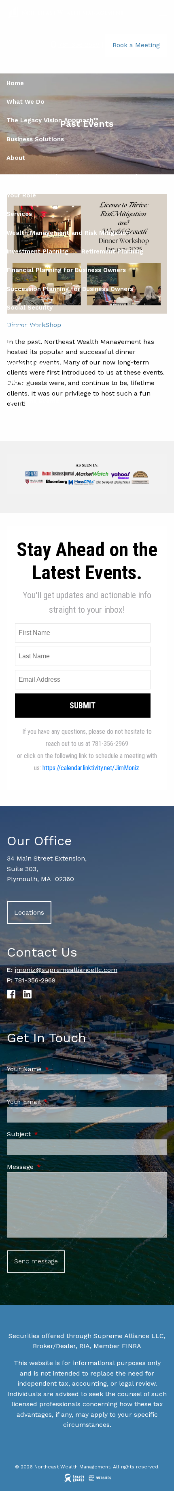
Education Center (127, 345)
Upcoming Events (32, 401)
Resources (22, 326)
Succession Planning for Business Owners (69, 289)
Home (15, 83)
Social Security (29, 307)
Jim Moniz (67, 176)
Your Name (58, 1069)
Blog (13, 345)
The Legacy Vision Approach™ (52, 120)
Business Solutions (35, 139)
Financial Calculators (38, 363)
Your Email (58, 1102)
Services (19, 214)
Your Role (21, 195)
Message (54, 1167)
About (15, 157)
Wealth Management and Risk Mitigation (68, 233)
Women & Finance (60, 345)
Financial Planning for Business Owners (66, 270)
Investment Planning (37, 251)
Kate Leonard (116, 176)
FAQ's (14, 382)
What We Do (25, 101)
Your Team (22, 176)
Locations (29, 912)
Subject (53, 1134)
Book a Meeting (136, 45)
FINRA (131, 1346)
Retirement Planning (112, 251)
